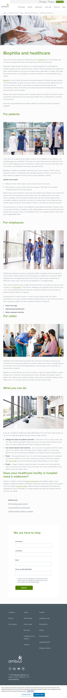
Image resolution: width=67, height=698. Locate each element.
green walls (13, 461)
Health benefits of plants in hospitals (20, 511)
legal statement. (13, 679)
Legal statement (44, 642)
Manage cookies (44, 648)
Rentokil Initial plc (20, 675)
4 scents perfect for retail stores (19, 508)
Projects (26, 645)
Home (5, 13)
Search (52, 2)
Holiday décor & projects (29, 637)
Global (41, 630)
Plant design (28, 618)
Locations (43, 2)
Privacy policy (44, 636)
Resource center (13, 13)
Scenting (27, 630)
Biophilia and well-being (31, 13)
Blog (21, 13)
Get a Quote (59, 2)
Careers (42, 612)
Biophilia (6, 80)
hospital (40, 60)
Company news (44, 618)
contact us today (21, 486)
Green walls (28, 624)
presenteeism (16, 287)
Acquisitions (43, 624)
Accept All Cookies (39, 694)
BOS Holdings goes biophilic (18, 504)
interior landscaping (32, 481)
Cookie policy (30, 691)
